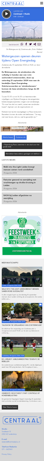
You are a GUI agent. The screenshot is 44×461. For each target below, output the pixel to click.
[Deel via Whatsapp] (22, 45)
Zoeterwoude (20, 137)
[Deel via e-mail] (39, 45)
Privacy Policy (6, 454)
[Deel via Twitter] (31, 45)
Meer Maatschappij (10, 407)
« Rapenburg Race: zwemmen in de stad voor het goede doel (21, 146)
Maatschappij (8, 137)
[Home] (13, 3)
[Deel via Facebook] (26, 45)
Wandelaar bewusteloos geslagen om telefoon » (23, 154)
